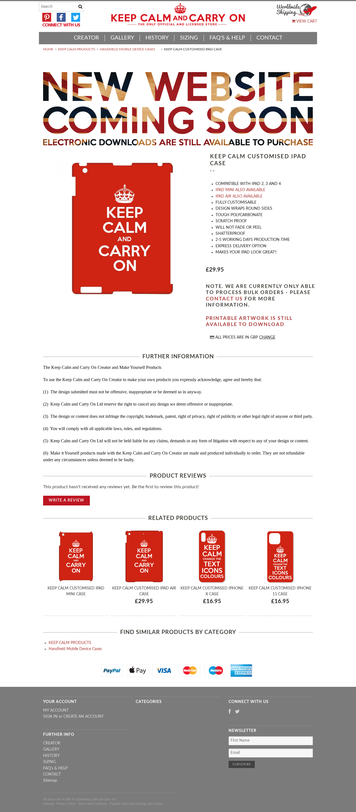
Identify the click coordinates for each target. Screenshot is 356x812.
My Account (56, 710)
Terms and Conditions (92, 803)
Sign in (50, 717)
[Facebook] (230, 712)
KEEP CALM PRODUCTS (76, 49)
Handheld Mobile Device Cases (127, 49)
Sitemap (50, 781)
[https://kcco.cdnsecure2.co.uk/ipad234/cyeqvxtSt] (122, 229)
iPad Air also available (239, 196)
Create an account (83, 717)
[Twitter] (237, 712)
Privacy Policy (66, 803)
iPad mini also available (240, 190)
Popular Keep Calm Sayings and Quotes (136, 803)
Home (48, 49)
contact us (224, 299)
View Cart (306, 21)
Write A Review (66, 500)
